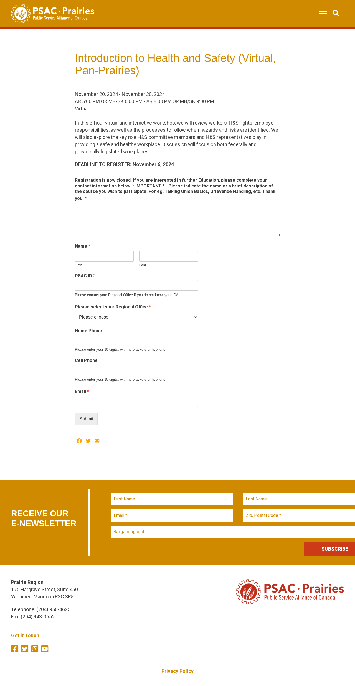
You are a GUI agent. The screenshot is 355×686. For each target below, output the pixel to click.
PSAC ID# (85, 275)
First (78, 265)
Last (142, 265)
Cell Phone (86, 360)
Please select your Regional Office (113, 306)
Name (82, 246)
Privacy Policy (177, 671)
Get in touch (25, 635)
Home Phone (88, 330)
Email (82, 391)
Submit (86, 418)
